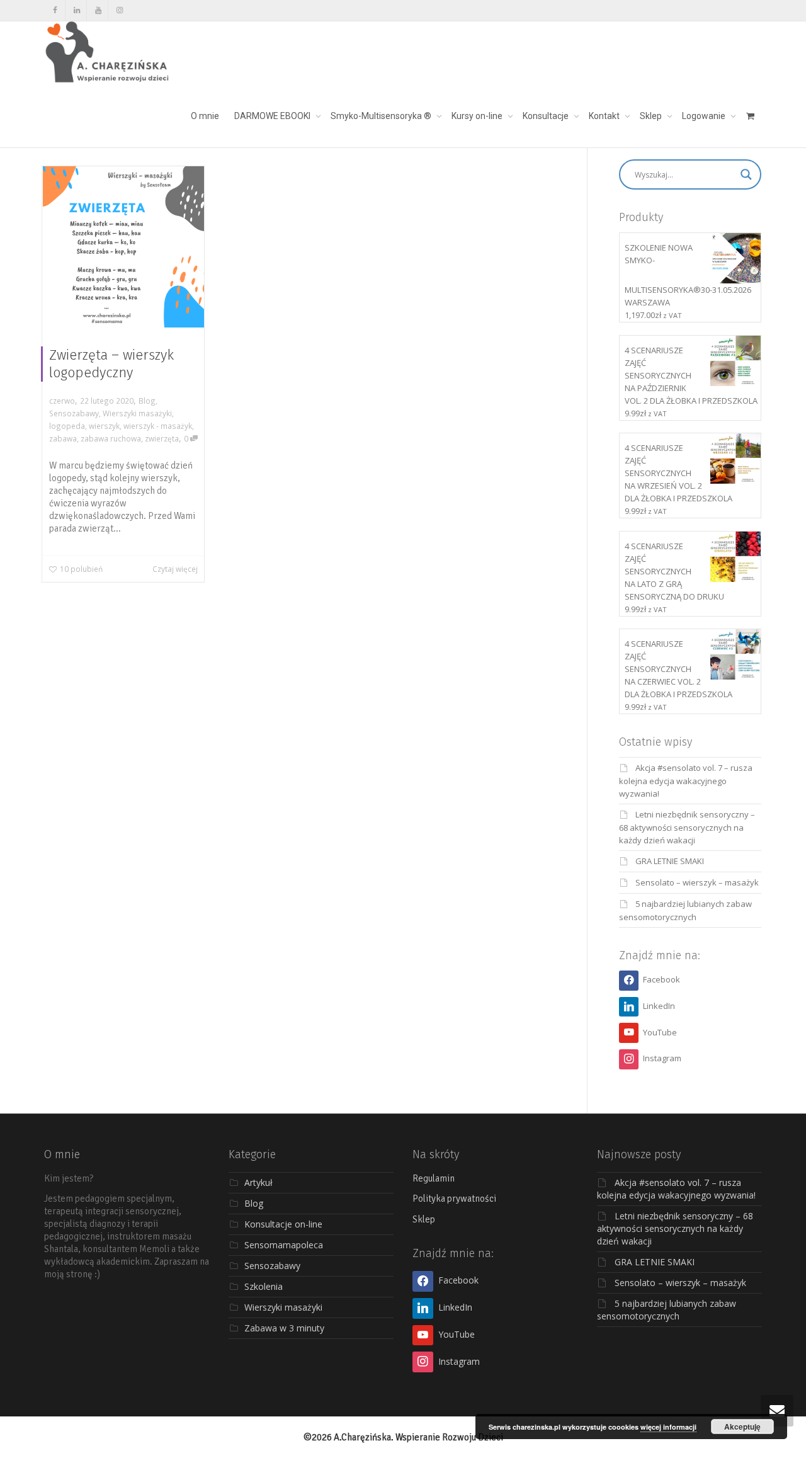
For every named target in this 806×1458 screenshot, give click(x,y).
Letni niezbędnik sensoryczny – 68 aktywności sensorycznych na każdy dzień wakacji (687, 827)
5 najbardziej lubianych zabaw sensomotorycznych (666, 1309)
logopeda (67, 426)
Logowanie (704, 116)
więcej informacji (668, 1427)
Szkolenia (263, 1286)
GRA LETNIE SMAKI (669, 861)
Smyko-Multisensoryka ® (382, 116)
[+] (123, 246)
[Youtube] (98, 10)
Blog (147, 401)
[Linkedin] (76, 10)
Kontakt (605, 116)
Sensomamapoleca (283, 1245)
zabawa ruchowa (111, 438)
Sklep (652, 116)
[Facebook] (55, 10)
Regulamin (433, 1178)
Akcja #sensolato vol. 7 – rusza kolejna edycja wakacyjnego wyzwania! (685, 780)
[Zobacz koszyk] (750, 115)
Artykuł (258, 1182)
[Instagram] (119, 10)
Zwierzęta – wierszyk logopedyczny (111, 363)
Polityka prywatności (454, 1198)
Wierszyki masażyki (137, 413)
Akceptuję (742, 1426)
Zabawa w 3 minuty (284, 1328)
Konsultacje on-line (283, 1224)
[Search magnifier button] (746, 174)
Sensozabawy (74, 413)
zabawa (63, 438)
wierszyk (104, 426)
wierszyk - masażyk (157, 426)
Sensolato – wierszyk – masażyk (697, 882)
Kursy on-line (477, 116)
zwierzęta (162, 438)
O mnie (205, 116)
